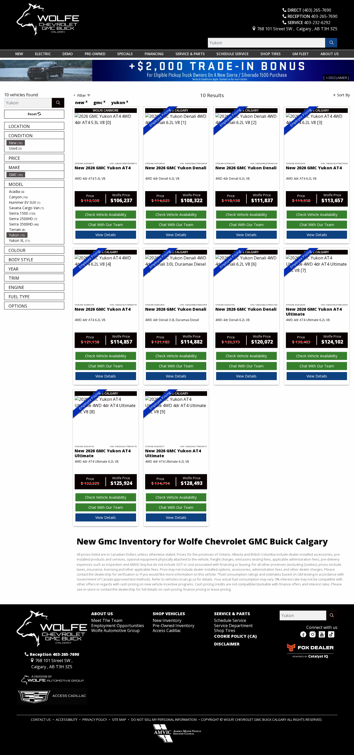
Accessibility (67, 719)
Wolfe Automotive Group (115, 630)
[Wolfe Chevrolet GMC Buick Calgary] (48, 19)
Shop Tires (224, 630)
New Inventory (167, 620)
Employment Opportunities (117, 625)
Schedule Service (230, 620)
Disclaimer (226, 644)
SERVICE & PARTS (232, 614)
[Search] (331, 43)
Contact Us (41, 719)
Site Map (119, 719)
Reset (33, 114)
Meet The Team (106, 620)
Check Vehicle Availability (105, 214)
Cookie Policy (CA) (235, 636)
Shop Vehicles (169, 614)
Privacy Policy (95, 719)
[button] (19, 54)
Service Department (233, 625)
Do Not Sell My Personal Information (164, 719)
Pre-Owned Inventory (173, 625)
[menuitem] (35, 143)
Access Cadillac (167, 630)
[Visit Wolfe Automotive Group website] (52, 678)
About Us (102, 614)
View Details (105, 234)
